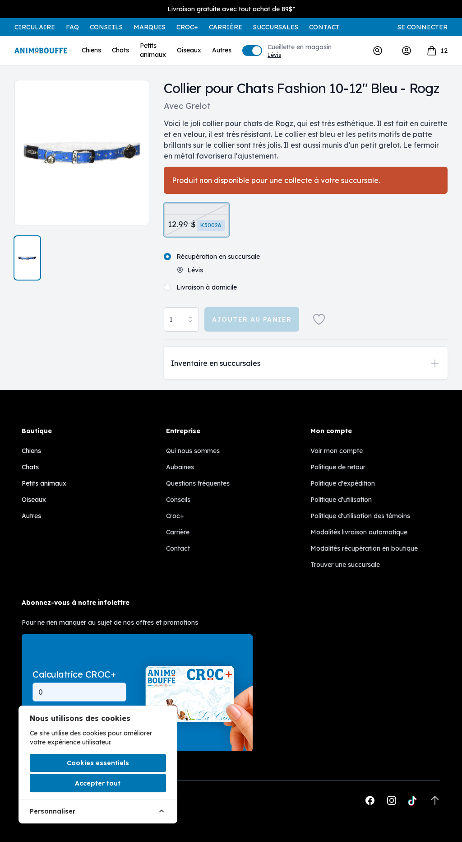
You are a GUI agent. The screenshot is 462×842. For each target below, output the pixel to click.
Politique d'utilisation (341, 500)
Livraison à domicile (206, 287)
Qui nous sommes (193, 451)
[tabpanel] (82, 152)
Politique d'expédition (342, 483)
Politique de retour (337, 467)
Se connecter (422, 27)
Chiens (91, 50)
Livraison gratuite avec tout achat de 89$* (231, 9)
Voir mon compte (336, 451)
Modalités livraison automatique (358, 532)
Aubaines (180, 467)
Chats (120, 50)
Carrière (225, 27)
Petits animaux (153, 50)
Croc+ (175, 516)
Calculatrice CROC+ (74, 674)
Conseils (106, 27)
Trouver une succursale (345, 565)
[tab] (27, 258)
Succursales (275, 27)
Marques (150, 27)
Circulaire (34, 27)
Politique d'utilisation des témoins (360, 516)
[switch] (252, 50)
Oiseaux (189, 50)
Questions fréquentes (198, 483)
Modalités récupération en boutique (364, 548)
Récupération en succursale (218, 257)
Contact (324, 27)
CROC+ (187, 27)
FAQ (72, 27)
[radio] (196, 220)
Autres (221, 50)
